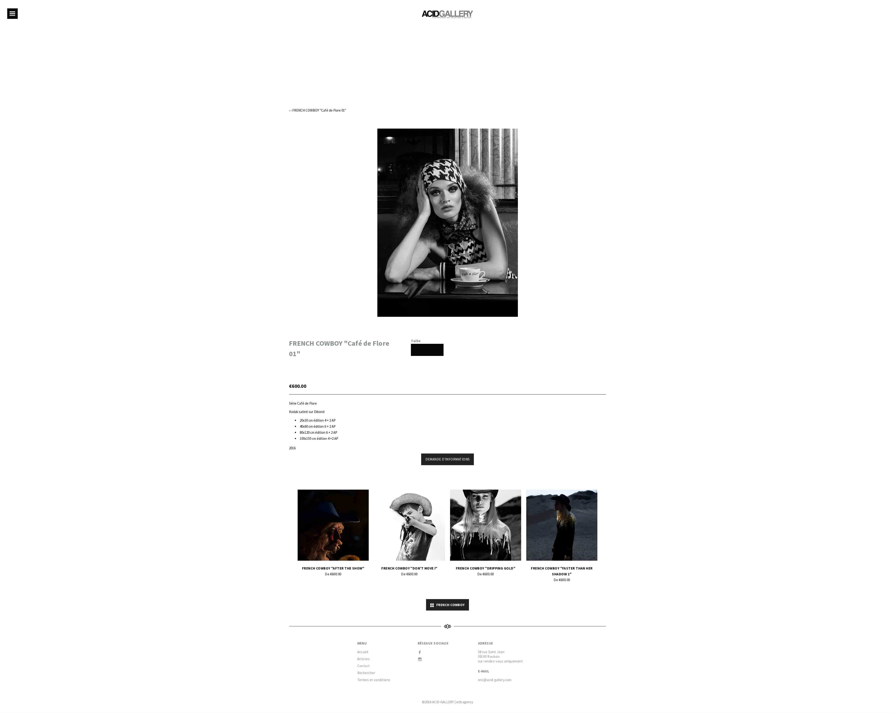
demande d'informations (447, 459)
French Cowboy (449, 605)
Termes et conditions (373, 680)
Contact (363, 666)
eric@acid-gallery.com (495, 680)
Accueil (362, 652)
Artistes (363, 659)
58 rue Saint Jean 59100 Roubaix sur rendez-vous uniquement (500, 656)
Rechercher (366, 673)
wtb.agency (464, 702)
